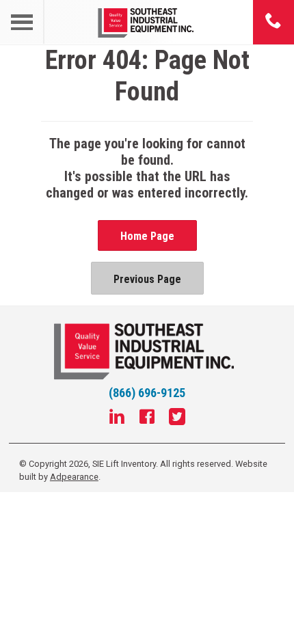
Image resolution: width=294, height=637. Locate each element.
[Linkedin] (117, 418)
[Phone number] (273, 21)
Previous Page (147, 279)
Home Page (147, 236)
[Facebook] (147, 418)
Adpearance (74, 477)
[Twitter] (177, 418)
